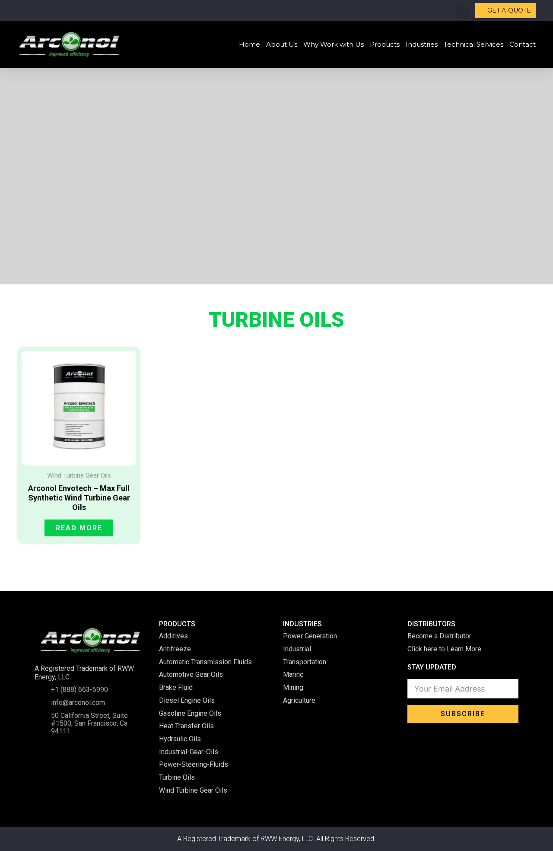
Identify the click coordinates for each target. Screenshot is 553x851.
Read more (79, 528)
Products (385, 44)
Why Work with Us (333, 44)
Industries (422, 44)
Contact (522, 44)
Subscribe (463, 714)
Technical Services (473, 44)
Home (249, 44)
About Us (281, 44)
